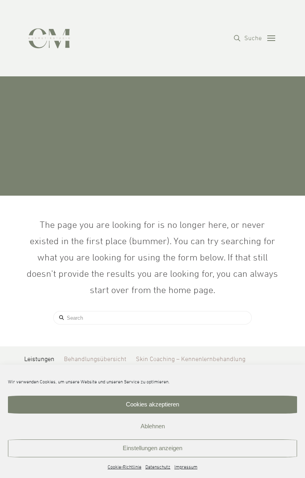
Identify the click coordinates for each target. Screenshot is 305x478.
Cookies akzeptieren (152, 404)
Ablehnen (153, 426)
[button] (248, 38)
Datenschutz (157, 467)
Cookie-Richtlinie (124, 467)
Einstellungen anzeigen (152, 448)
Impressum (185, 467)
